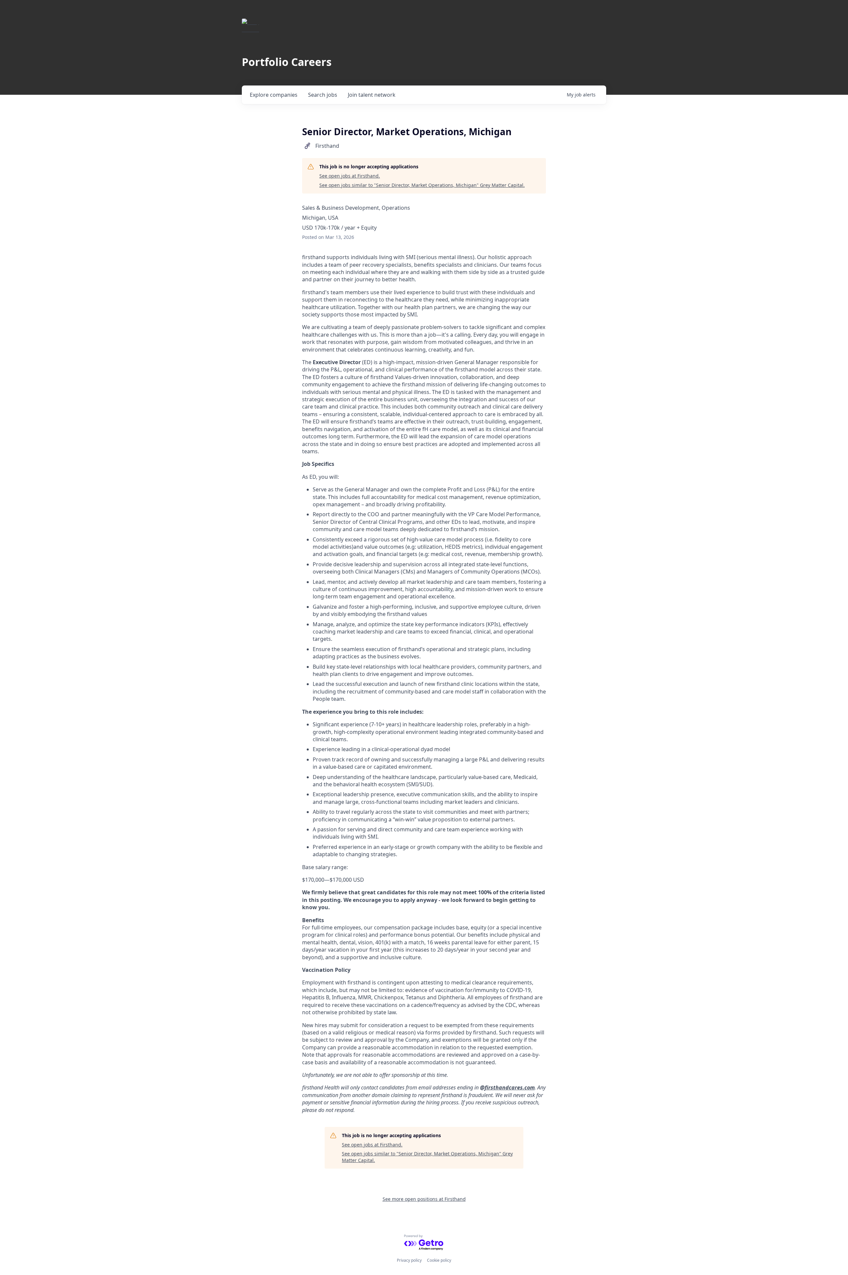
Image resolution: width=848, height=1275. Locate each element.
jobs (322, 94)
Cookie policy (439, 1260)
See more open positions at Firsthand (424, 1199)
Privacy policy (409, 1260)
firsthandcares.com (510, 1087)
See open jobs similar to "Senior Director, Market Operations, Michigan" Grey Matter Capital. (422, 185)
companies (273, 94)
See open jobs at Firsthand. (349, 176)
